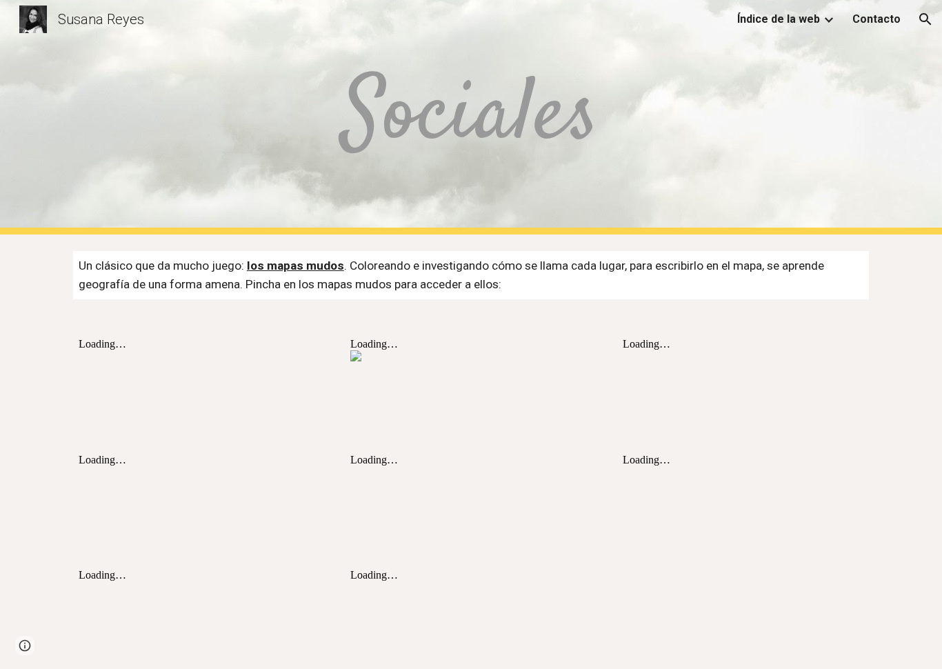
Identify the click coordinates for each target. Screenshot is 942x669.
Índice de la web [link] (778, 19)
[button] (925, 19)
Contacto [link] (876, 19)
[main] (471, 117)
